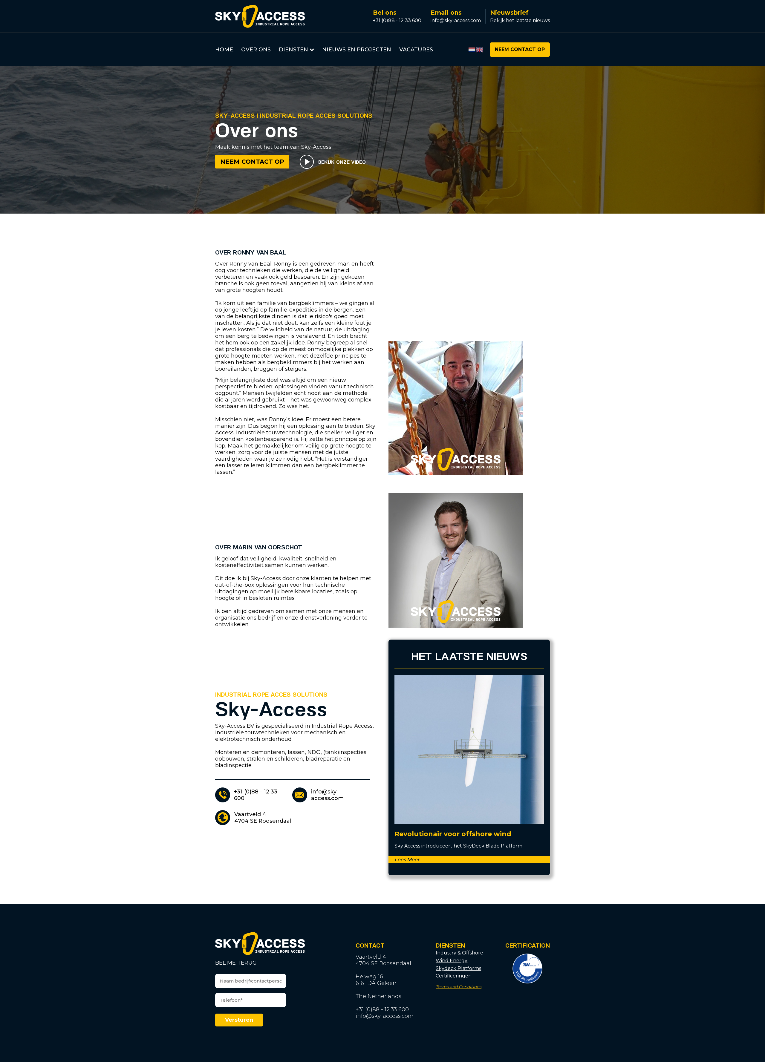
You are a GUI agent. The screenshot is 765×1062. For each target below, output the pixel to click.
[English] (480, 49)
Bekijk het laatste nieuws (520, 20)
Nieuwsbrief (509, 12)
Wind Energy (451, 960)
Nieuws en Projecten (356, 49)
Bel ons (385, 12)
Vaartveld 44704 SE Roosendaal (262, 817)
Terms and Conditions (458, 986)
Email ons (446, 12)
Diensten (293, 49)
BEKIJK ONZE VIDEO (342, 162)
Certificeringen (454, 976)
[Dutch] (472, 49)
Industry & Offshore (459, 953)
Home (224, 49)
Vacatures (416, 49)
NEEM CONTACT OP (520, 49)
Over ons (256, 49)
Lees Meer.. (408, 859)
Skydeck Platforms (458, 968)
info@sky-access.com (456, 20)
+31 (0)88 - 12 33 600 (397, 20)
